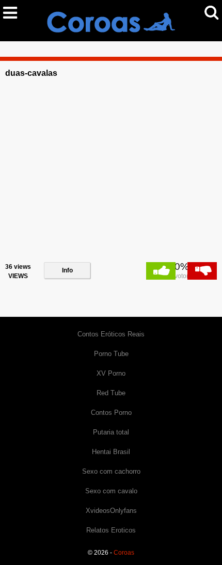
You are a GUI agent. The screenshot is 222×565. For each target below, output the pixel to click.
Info (67, 270)
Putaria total (111, 432)
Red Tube (111, 393)
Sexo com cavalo (111, 491)
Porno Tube (111, 354)
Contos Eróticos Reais (111, 334)
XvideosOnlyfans (111, 510)
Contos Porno (111, 412)
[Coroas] (111, 20)
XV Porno (111, 373)
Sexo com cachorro (111, 471)
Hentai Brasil (111, 452)
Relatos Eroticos (111, 530)
